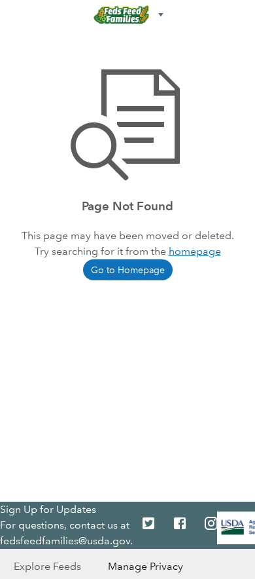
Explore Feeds (47, 566)
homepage (195, 251)
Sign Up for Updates (48, 509)
